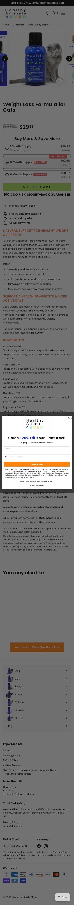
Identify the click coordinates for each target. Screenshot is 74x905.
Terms (31, 477)
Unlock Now (37, 464)
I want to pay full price (37, 485)
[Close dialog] (69, 418)
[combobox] (7, 457)
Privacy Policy (21, 477)
